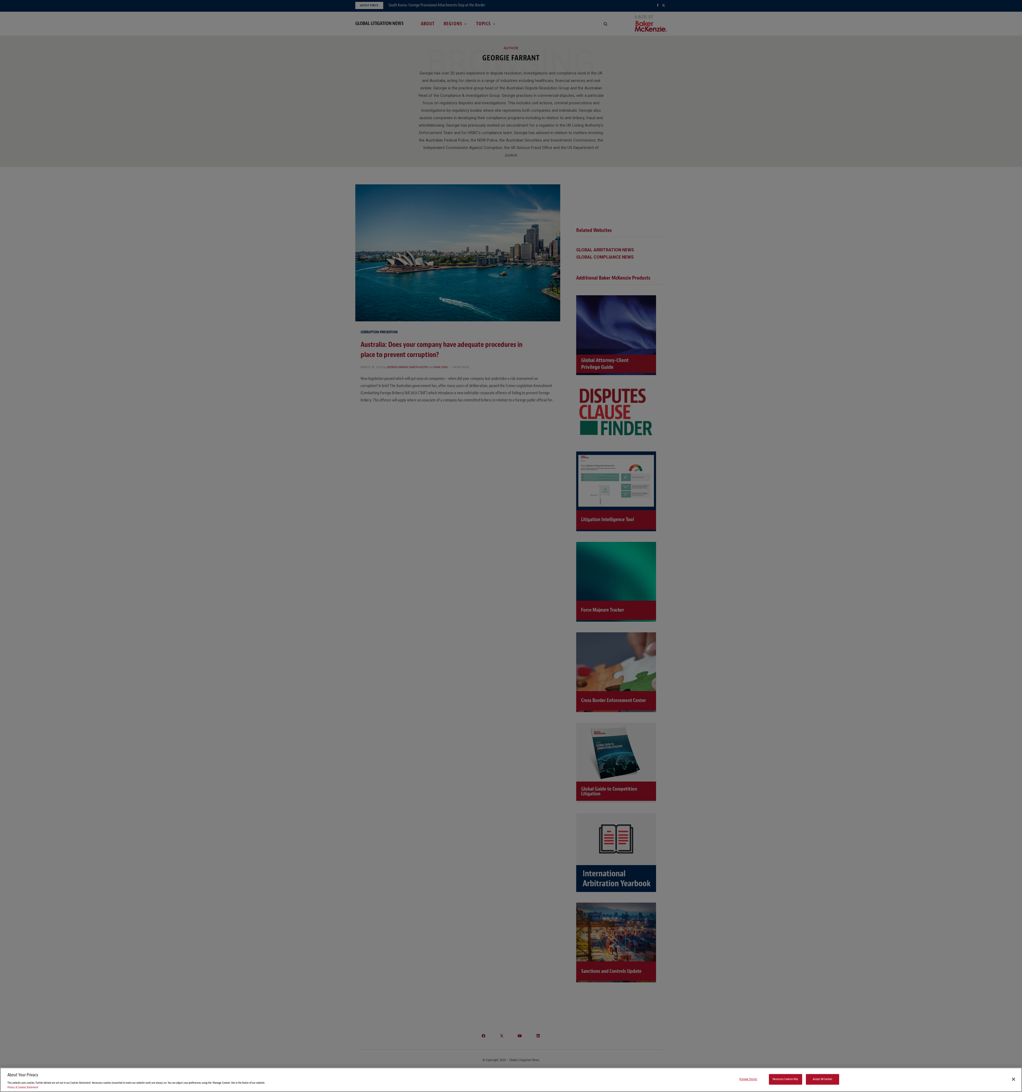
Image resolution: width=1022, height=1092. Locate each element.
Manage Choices (748, 1079)
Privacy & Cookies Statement (22, 1087)
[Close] (1013, 1079)
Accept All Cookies (822, 1079)
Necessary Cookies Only (785, 1079)
